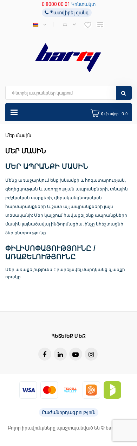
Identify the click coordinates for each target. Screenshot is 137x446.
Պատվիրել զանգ (68, 12)
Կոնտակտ (83, 4)
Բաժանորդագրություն (69, 412)
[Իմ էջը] (68, 24)
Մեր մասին (18, 135)
